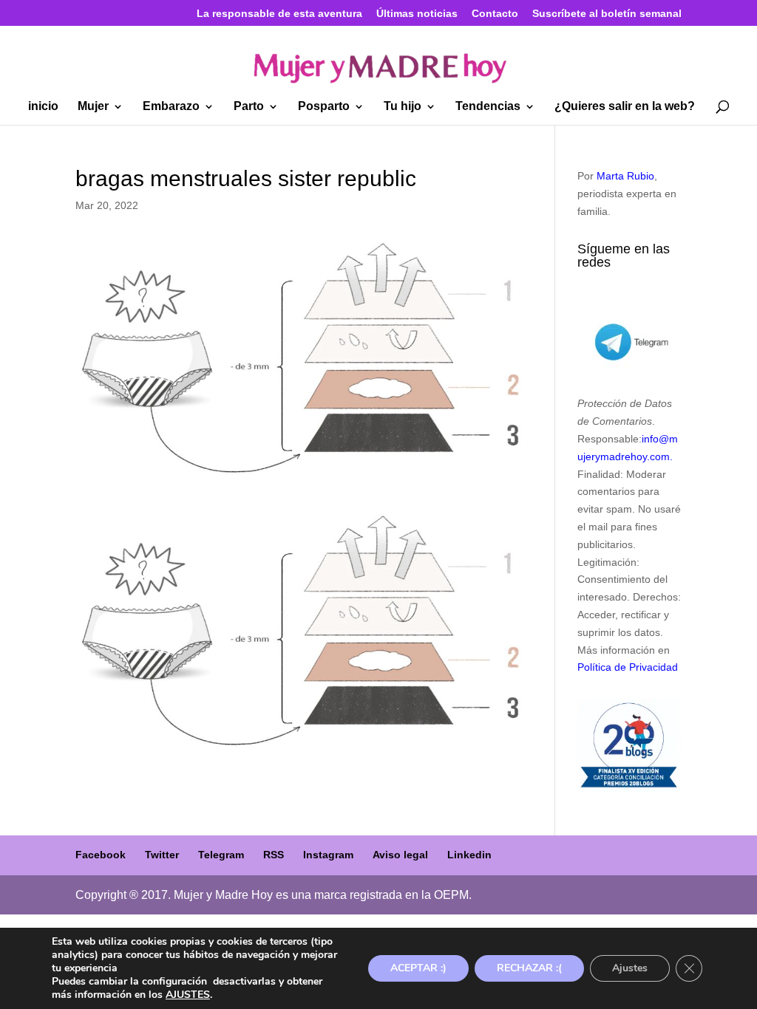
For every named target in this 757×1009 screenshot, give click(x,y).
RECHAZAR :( (529, 968)
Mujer (93, 106)
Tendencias (487, 106)
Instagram (328, 855)
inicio (43, 106)
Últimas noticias (417, 13)
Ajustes (630, 968)
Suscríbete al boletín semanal (607, 13)
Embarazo (171, 106)
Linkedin (469, 855)
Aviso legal (400, 855)
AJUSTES (188, 995)
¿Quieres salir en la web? (624, 106)
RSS (273, 855)
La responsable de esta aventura (279, 13)
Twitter (162, 855)
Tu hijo (402, 106)
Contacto (495, 13)
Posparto (324, 106)
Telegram (221, 855)
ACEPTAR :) (418, 968)
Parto (249, 106)
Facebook (100, 855)
